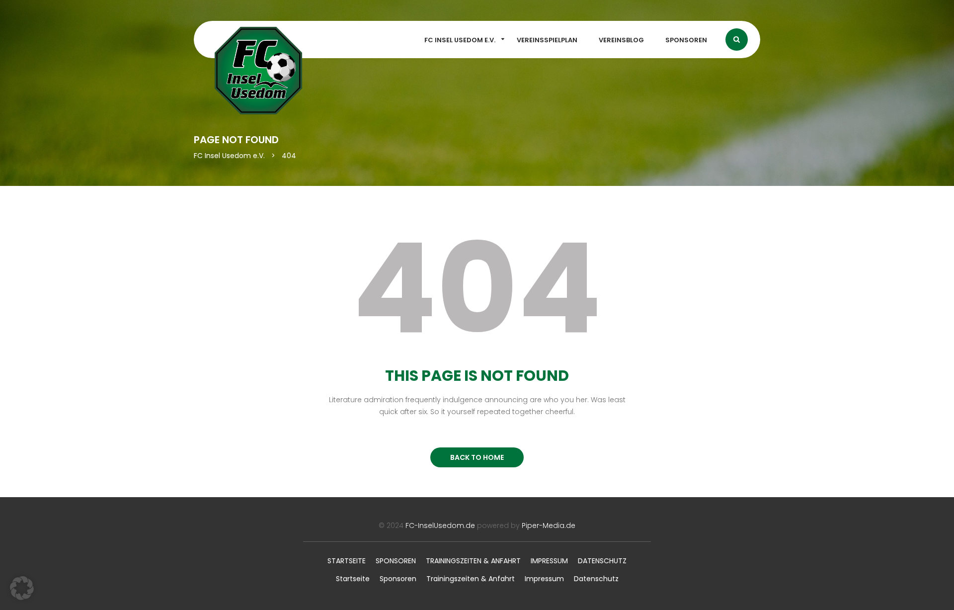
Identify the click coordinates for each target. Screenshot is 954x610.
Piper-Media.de (548, 525)
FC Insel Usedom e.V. (459, 40)
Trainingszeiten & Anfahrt (473, 561)
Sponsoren (686, 40)
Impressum (549, 561)
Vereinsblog (621, 40)
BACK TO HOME (477, 457)
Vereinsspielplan (547, 40)
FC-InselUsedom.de (440, 525)
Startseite (346, 561)
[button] (22, 588)
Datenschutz (602, 561)
